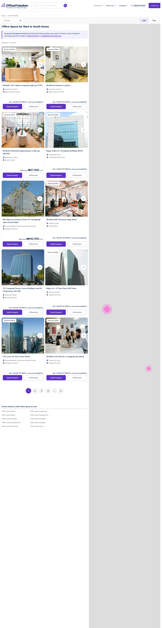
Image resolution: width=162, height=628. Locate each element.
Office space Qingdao (37, 422)
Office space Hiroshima (10, 426)
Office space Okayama (38, 419)
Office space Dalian (8, 415)
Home (4, 16)
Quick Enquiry (12, 106)
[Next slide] (39, 64)
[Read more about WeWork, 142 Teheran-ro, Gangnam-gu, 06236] (66, 368)
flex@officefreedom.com (51, 36)
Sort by (7, 20)
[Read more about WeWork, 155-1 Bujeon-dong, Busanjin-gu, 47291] (23, 97)
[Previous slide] (5, 64)
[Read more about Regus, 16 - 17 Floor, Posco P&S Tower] (66, 301)
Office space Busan (8, 411)
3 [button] (148, 368)
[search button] (65, 5)
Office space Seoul (36, 426)
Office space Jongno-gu (38, 411)
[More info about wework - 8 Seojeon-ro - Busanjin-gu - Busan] (66, 81)
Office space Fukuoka (9, 419)
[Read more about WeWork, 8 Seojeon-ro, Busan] (66, 97)
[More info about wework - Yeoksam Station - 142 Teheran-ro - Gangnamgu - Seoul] (66, 352)
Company (122, 6)
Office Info (33, 106)
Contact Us (154, 6)
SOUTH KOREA (13, 16)
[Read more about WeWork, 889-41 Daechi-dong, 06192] (66, 233)
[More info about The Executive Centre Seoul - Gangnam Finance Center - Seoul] (23, 284)
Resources (110, 6)
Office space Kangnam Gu (39, 415)
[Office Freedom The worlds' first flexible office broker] (15, 5)
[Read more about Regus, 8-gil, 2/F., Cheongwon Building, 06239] (66, 164)
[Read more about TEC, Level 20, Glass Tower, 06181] (23, 368)
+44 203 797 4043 (18, 102)
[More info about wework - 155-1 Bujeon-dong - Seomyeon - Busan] (23, 81)
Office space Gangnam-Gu (11, 422)
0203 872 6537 (139, 5)
